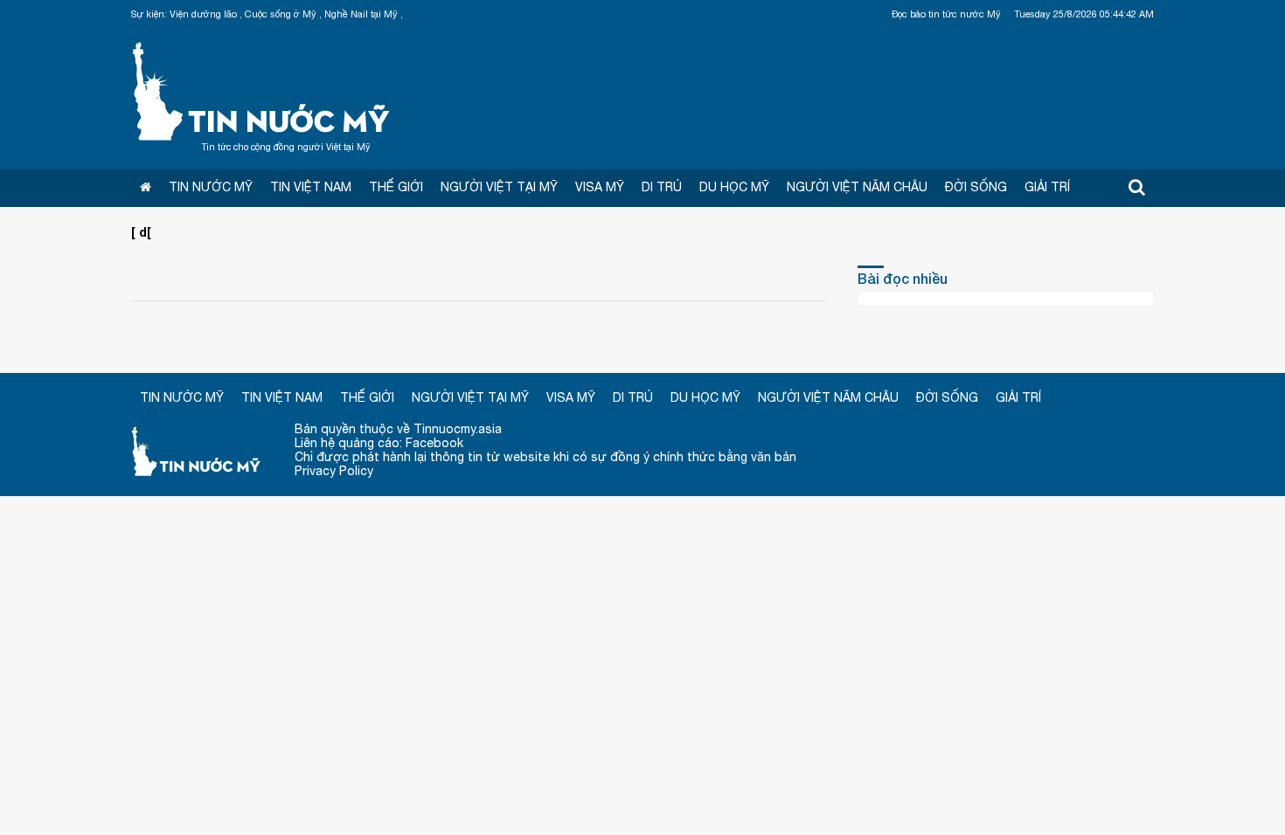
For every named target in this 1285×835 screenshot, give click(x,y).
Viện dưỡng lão (203, 14)
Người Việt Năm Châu (857, 187)
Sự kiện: (149, 14)
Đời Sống (976, 187)
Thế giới (396, 187)
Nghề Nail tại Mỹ (361, 14)
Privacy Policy (334, 471)
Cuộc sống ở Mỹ (280, 14)
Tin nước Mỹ (262, 89)
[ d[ (141, 231)
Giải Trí (1047, 187)
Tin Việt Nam (310, 187)
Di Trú (662, 187)
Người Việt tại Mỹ (499, 187)
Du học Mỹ (734, 187)
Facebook (434, 443)
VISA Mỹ (599, 187)
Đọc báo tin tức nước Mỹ (946, 14)
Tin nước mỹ (196, 450)
